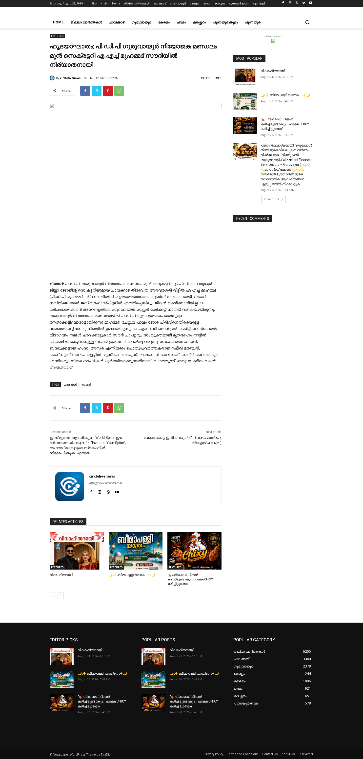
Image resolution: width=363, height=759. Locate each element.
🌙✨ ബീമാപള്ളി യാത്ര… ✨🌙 (132, 575)
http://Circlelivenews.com (105, 483)
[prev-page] (53, 595)
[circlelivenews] (53, 77)
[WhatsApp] (119, 91)
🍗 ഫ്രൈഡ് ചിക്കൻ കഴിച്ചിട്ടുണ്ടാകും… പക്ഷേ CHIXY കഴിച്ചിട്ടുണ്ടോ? (190, 579)
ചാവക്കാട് (70, 384)
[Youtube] (310, 3)
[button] (307, 22)
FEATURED (57, 35)
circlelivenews (70, 78)
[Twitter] (297, 3)
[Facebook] (283, 3)
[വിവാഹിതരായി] (77, 551)
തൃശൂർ (86, 384)
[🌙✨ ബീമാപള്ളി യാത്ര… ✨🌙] (136, 551)
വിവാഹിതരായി (61, 575)
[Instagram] (290, 3)
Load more (272, 199)
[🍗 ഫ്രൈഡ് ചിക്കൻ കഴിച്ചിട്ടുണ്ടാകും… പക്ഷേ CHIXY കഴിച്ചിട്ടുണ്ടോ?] (194, 551)
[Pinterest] (108, 91)
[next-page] (61, 595)
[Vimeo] (303, 3)
